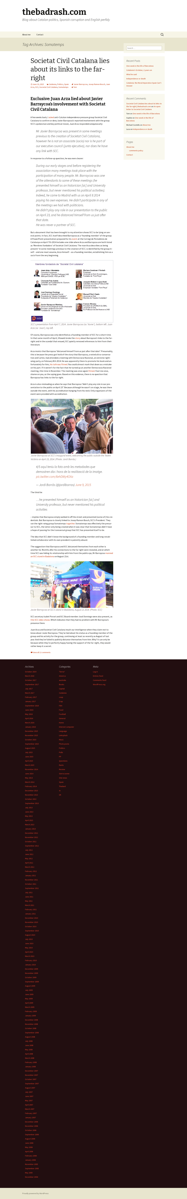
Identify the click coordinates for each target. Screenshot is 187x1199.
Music (61, 739)
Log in (95, 671)
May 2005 (29, 1172)
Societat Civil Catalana (48, 87)
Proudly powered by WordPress (35, 1193)
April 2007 (29, 1105)
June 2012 (29, 854)
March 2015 (29, 765)
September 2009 (32, 981)
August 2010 (30, 935)
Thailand (62, 786)
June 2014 (29, 773)
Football (62, 714)
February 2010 (31, 960)
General (62, 718)
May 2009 (29, 998)
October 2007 (30, 1079)
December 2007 (31, 1071)
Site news (63, 778)
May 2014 (29, 778)
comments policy (136, 150)
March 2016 (29, 722)
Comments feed (99, 680)
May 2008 (29, 1049)
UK (60, 795)
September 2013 (32, 803)
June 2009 (29, 994)
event (74, 238)
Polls (61, 752)
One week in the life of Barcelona (139, 66)
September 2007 (32, 1083)
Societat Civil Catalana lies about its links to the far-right (70, 69)
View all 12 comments (42, 652)
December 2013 (31, 790)
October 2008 (30, 1028)
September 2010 (32, 930)
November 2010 (31, 922)
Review (62, 769)
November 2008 (31, 1024)
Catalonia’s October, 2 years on (139, 70)
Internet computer (66, 727)
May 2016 (29, 714)
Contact (39, 34)
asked (51, 117)
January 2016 (30, 727)
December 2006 (31, 1122)
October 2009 (30, 977)
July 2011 (29, 892)
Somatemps (63, 87)
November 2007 (31, 1075)
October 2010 (30, 926)
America (62, 676)
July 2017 (29, 688)
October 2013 (30, 799)
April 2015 (29, 761)
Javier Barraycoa (80, 84)
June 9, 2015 (83, 485)
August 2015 (30, 748)
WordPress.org (99, 684)
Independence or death (136, 78)
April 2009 (29, 1003)
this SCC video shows (40, 619)
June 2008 (29, 1045)
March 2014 (29, 782)
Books (61, 684)
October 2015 (30, 739)
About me (26, 34)
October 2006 (30, 1130)
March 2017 (29, 693)
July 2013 (29, 807)
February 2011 (31, 909)
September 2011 (32, 888)
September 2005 (32, 1168)
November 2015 (31, 735)
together (70, 523)
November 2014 (31, 769)
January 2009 (30, 1015)
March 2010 (29, 956)
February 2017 (31, 697)
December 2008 (31, 1020)
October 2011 (30, 884)
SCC (36, 87)
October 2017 (30, 680)
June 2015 (29, 756)
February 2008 (31, 1062)
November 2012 (31, 837)
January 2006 (30, 1160)
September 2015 (32, 744)
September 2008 (32, 1032)
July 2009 (29, 990)
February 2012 (31, 871)
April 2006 (29, 1151)
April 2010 (29, 952)
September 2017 (32, 684)
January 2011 (30, 913)
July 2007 (29, 1092)
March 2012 (29, 867)
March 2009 (29, 1007)
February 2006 (31, 1155)
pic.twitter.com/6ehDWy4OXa (54, 476)
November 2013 (31, 795)
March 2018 (29, 676)
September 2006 (32, 1134)
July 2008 (29, 1041)
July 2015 (29, 752)
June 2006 (29, 1143)
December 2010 (31, 918)
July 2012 (29, 850)
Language (63, 731)
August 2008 (30, 1037)
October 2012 (30, 841)
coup (61, 697)
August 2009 (30, 986)
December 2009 (31, 969)
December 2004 (31, 1177)
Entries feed (98, 676)
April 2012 (29, 863)
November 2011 (31, 879)
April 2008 (29, 1054)
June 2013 (29, 812)
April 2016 (29, 718)
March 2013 (29, 824)
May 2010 (29, 947)
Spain (66, 84)
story (77, 338)
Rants (61, 765)
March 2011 (29, 905)
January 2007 (30, 1117)
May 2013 (29, 816)
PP (60, 756)
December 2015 (31, 731)
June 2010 (29, 943)
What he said (131, 74)
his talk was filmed (58, 364)
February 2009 (31, 1011)
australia (62, 680)
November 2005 (31, 1164)
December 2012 (31, 833)
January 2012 (30, 875)
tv (60, 790)
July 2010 (29, 939)
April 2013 (29, 820)
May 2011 (29, 901)
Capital (62, 688)
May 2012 (29, 858)
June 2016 (29, 710)
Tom (75, 87)
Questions (63, 761)
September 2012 (32, 846)
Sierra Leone (64, 773)
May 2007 (29, 1100)
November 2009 (31, 973)
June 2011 (29, 896)
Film (60, 705)
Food (61, 710)
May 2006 (29, 1147)
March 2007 (29, 1109)
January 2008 (30, 1066)
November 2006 (31, 1126)
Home (61, 722)
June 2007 (29, 1096)
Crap (61, 701)
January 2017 (30, 701)
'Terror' (62, 671)
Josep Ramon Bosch (96, 84)
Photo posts (64, 744)
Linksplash (63, 735)
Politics (60, 84)
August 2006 (30, 1139)
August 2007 (30, 1088)
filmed (91, 371)
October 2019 (30, 671)
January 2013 (30, 829)
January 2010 (30, 964)
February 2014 (31, 786)
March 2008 (29, 1058)
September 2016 (32, 705)
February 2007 (31, 1113)
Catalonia (52, 84)
